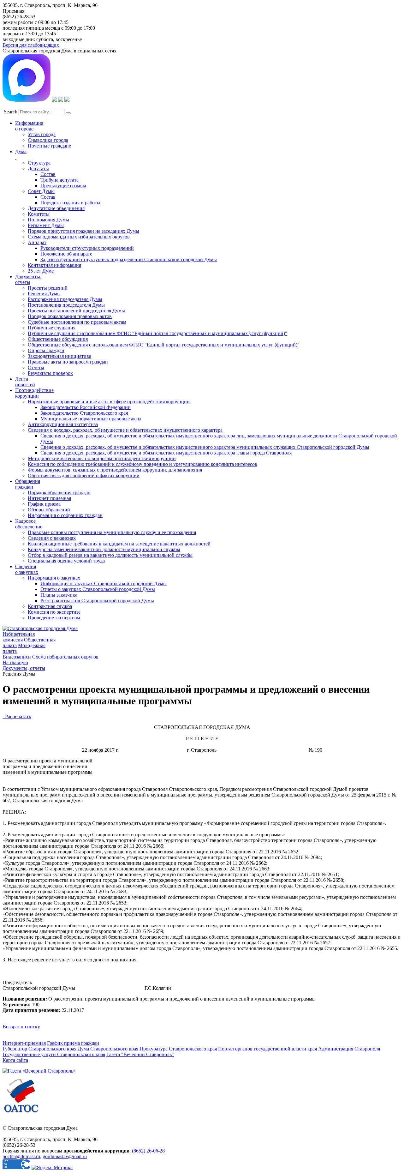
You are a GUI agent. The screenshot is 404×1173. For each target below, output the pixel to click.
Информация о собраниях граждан (65, 515)
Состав (48, 174)
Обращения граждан (27, 484)
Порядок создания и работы (70, 202)
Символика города (48, 140)
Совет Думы (41, 191)
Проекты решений (48, 288)
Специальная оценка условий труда (66, 560)
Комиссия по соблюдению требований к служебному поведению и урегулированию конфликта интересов (142, 464)
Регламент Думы (46, 225)
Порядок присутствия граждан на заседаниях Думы (83, 231)
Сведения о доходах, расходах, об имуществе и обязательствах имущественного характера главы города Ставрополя (166, 452)
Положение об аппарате (66, 253)
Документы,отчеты (28, 279)
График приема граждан (73, 1043)
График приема (44, 504)
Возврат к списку (21, 1026)
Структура (39, 162)
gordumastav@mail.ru (65, 1156)
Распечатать (17, 716)
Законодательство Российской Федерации (85, 407)
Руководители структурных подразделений (87, 248)
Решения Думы (44, 293)
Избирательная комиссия (19, 636)
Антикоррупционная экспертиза (63, 424)
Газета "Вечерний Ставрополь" (140, 1054)
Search (10, 111)
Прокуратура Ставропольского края (178, 1048)
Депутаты (38, 168)
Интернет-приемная (49, 498)
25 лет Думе (41, 271)
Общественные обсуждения (58, 339)
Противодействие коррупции (34, 393)
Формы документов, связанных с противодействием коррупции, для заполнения (115, 469)
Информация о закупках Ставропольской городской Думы (103, 583)
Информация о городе (29, 125)
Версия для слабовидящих (31, 45)
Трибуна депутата (59, 180)
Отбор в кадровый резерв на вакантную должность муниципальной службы (110, 555)
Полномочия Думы (48, 219)
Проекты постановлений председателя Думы (76, 310)
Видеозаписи (17, 656)
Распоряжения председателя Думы (65, 299)
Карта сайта (15, 1060)
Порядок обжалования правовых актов (70, 316)
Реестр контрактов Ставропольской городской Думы (97, 600)
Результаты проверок (50, 373)
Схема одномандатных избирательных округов (79, 236)
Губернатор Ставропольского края (39, 1048)
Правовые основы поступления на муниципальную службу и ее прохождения (112, 532)
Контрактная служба (50, 606)
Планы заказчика (58, 595)
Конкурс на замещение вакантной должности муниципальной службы (104, 549)
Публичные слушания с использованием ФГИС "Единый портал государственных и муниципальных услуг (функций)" (157, 333)
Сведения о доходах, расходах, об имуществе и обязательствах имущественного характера (125, 430)
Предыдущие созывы (63, 185)
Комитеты (39, 214)
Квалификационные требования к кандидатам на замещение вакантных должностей (119, 543)
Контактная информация (54, 265)
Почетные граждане (49, 145)
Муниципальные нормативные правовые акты (90, 418)
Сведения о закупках (26, 569)
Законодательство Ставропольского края (84, 413)
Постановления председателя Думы (66, 305)
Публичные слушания (51, 327)
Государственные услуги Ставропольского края (54, 1054)
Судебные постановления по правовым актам (77, 322)
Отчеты (36, 367)
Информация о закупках (54, 577)
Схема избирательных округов (65, 656)
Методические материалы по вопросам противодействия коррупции (102, 458)
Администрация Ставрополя (349, 1048)
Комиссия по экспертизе (54, 612)
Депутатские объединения (56, 208)
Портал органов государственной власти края (267, 1048)
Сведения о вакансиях (52, 538)
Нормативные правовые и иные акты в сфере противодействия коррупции (109, 401)
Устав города (42, 134)
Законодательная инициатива (59, 356)
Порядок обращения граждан (59, 492)
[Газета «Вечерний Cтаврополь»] (39, 1071)
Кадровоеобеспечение (28, 523)
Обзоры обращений (49, 509)
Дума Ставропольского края (108, 1048)
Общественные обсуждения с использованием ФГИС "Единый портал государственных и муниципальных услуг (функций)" (164, 344)
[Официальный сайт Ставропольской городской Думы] (40, 628)
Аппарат (37, 242)
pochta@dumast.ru (21, 1156)
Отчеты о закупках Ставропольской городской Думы (97, 589)
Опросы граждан (46, 350)
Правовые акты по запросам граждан (68, 361)
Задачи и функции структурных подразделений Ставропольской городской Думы (128, 259)
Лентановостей (25, 381)
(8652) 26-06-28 (148, 1150)
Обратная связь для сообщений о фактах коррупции (84, 475)
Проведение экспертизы (54, 617)
